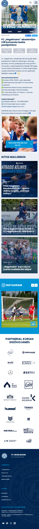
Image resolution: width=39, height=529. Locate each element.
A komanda (4, 496)
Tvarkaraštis (5, 469)
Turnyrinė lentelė (6, 476)
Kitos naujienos (32, 51)
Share (28, 35)
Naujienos (4, 493)
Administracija (6, 500)
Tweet (35, 35)
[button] (30, 2)
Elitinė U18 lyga (6, 51)
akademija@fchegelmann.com (12, 106)
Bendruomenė (5, 479)
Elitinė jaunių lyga (19, 51)
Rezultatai (4, 473)
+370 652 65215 (5, 516)
